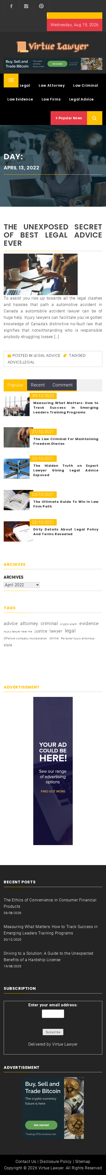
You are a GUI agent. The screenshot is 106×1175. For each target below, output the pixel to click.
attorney (29, 623)
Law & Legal (18, 85)
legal (28, 362)
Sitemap (82, 1161)
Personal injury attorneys (78, 638)
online (54, 638)
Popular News (70, 118)
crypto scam (68, 624)
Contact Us (26, 1161)
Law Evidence (20, 99)
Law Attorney (52, 85)
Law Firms (51, 99)
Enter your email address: (53, 1005)
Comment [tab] (63, 384)
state (8, 645)
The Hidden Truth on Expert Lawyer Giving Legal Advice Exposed (66, 470)
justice (41, 631)
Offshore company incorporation (25, 638)
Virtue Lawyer (65, 1044)
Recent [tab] (38, 384)
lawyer (56, 631)
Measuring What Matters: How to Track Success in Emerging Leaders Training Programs (66, 408)
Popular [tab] (15, 384)
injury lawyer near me (18, 631)
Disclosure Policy (56, 1161)
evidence (89, 623)
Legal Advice (81, 99)
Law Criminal (85, 85)
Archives (14, 577)
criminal (49, 623)
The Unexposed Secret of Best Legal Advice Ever (53, 235)
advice (15, 362)
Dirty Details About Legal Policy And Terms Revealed (66, 531)
